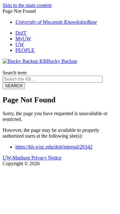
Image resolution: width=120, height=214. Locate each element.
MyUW (23, 38)
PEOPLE (25, 50)
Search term (15, 72)
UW (19, 44)
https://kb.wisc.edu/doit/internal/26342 (53, 147)
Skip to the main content (27, 5)
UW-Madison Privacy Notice (32, 157)
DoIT (21, 33)
